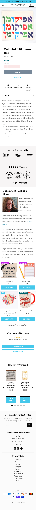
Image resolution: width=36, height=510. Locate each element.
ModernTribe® (21, 502)
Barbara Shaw (8, 56)
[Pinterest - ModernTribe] (21, 448)
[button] (18, 25)
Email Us (18, 436)
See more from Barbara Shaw (18, 325)
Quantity (6, 64)
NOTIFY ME (18, 78)
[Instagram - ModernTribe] (18, 448)
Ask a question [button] (18, 351)
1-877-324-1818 (20, 438)
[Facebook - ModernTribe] (14, 448)
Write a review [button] (18, 347)
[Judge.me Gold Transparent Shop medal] (27, 175)
